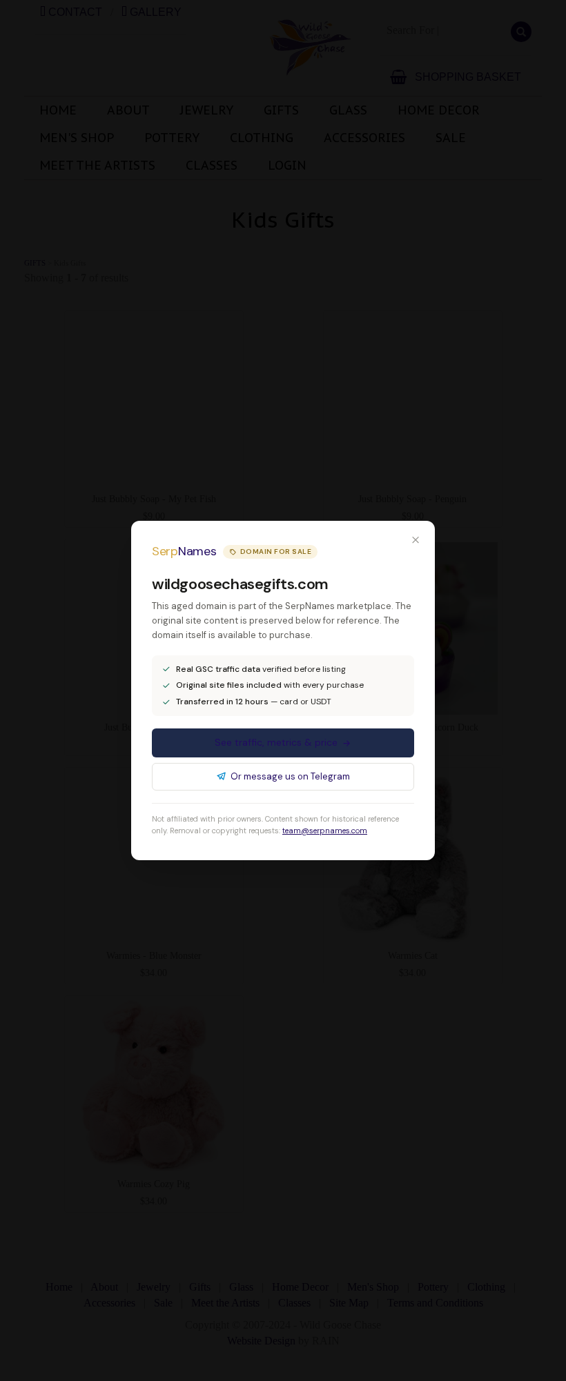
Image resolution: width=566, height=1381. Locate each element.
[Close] (415, 540)
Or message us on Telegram (290, 776)
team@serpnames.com (324, 830)
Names (184, 551)
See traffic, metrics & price (276, 742)
